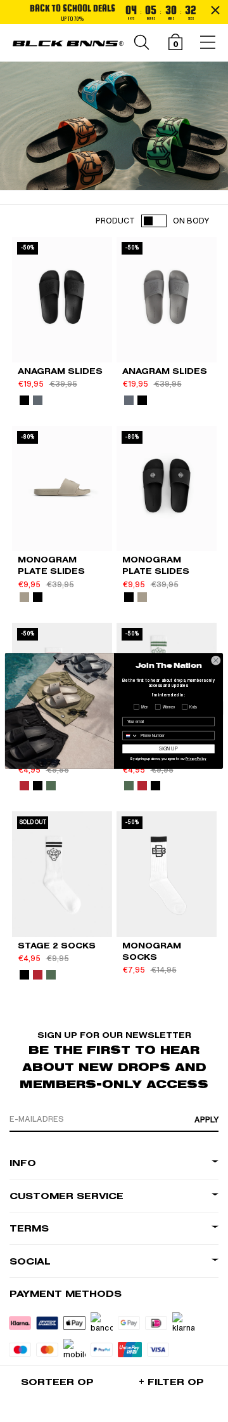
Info (23, 1163)
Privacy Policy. (196, 759)
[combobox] (130, 735)
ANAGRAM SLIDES (60, 371)
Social (30, 1261)
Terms (29, 1228)
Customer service (67, 1196)
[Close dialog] (215, 660)
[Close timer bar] (215, 10)
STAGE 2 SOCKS (57, 945)
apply (206, 1119)
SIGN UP (168, 748)
